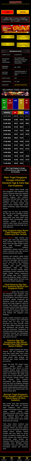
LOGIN (11, 460)
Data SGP (6, 349)
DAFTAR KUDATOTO (20, 85)
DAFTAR (19, 460)
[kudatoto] (15, 3)
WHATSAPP (4, 460)
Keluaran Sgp (7, 292)
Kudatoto (6, 189)
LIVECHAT (27, 460)
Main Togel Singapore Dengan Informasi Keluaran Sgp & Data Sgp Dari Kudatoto (15, 19)
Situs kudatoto (8, 238)
